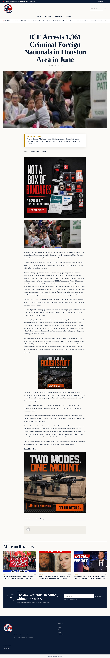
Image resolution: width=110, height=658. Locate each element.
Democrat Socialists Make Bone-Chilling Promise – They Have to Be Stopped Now (18, 578)
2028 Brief (101, 1)
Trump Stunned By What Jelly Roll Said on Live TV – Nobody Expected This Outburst (89, 578)
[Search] (105, 8)
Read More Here (30, 449)
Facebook (33, 151)
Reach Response (58, 656)
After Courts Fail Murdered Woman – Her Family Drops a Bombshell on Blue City (54, 578)
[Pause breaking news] (105, 21)
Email (37, 151)
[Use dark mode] (105, 1)
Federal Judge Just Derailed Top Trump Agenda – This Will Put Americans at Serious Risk (51, 20)
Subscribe (98, 596)
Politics (55, 31)
